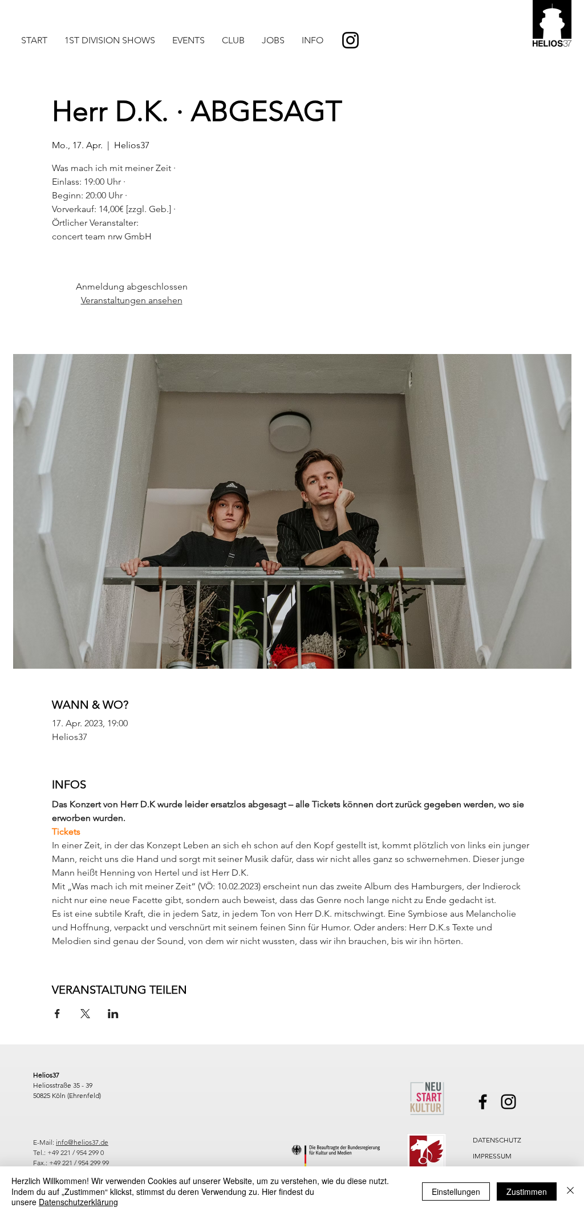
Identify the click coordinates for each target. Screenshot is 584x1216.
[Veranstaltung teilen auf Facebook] (57, 1013)
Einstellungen (456, 1191)
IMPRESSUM (492, 1156)
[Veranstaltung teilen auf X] (85, 1013)
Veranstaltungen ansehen (131, 300)
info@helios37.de (82, 1142)
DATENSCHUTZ (497, 1140)
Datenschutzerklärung (78, 1201)
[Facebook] (483, 1102)
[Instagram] (350, 40)
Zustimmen (526, 1191)
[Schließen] (570, 1191)
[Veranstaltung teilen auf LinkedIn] (113, 1013)
